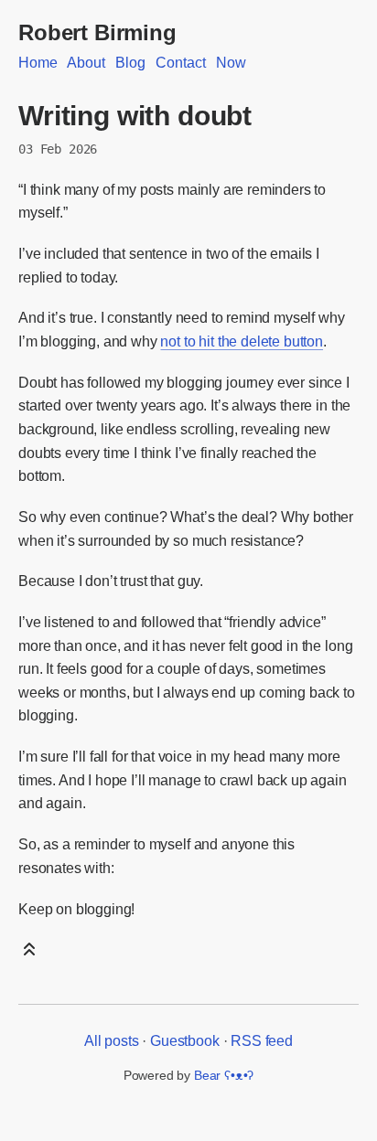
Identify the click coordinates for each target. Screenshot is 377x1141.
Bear (223, 1075)
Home (37, 62)
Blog (130, 62)
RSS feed (262, 1041)
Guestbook (185, 1041)
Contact (180, 62)
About (85, 62)
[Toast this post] (29, 954)
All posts (111, 1041)
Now (231, 62)
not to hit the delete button (241, 341)
